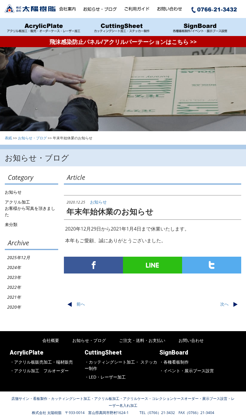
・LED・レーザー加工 (105, 377)
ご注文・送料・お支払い (142, 340)
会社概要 (50, 340)
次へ (224, 304)
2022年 (14, 287)
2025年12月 (18, 257)
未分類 (11, 224)
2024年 (14, 267)
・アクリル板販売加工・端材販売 (41, 362)
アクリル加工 (17, 202)
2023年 (14, 277)
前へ (80, 304)
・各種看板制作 (174, 362)
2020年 (14, 307)
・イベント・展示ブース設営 (186, 370)
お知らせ (13, 192)
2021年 (14, 297)
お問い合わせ (191, 340)
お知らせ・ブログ (89, 340)
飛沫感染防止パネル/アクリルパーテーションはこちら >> (123, 42)
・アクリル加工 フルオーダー (39, 370)
